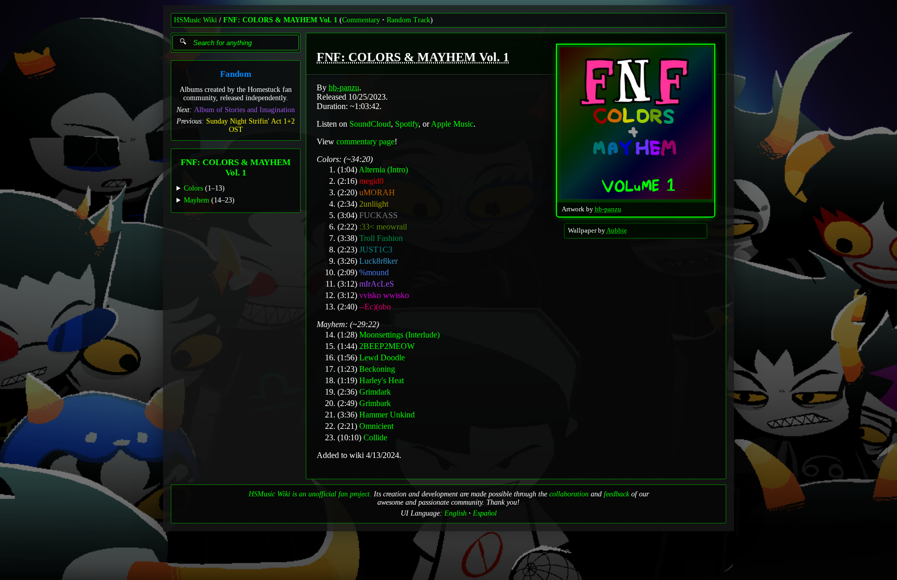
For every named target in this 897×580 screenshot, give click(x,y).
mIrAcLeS (376, 283)
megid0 (371, 181)
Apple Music (452, 123)
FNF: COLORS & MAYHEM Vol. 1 (280, 20)
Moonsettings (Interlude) (399, 334)
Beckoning (377, 369)
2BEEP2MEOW (387, 346)
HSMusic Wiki (195, 20)
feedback (616, 494)
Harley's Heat (381, 380)
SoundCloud (370, 123)
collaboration (569, 494)
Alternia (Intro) (383, 169)
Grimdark (375, 391)
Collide (375, 437)
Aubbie (616, 230)
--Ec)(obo (375, 306)
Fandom (235, 74)
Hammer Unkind (387, 414)
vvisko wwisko (384, 295)
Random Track (408, 20)
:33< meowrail (383, 226)
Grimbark (375, 403)
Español (485, 513)
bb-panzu (608, 209)
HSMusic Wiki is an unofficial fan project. (310, 494)
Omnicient (376, 426)
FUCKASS (378, 215)
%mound (374, 272)
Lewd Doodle (382, 357)
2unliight (373, 203)
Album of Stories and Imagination (244, 110)
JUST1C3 (375, 249)
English (455, 513)
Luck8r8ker (378, 261)
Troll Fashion (381, 238)
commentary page (365, 141)
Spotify (406, 123)
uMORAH (377, 192)
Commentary (361, 20)
